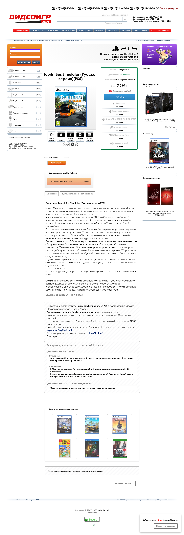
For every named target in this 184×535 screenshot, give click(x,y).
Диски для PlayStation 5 (125, 56)
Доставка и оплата (160, 30)
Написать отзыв (123, 483)
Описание (52, 193)
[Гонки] (72, 145)
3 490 (121, 85)
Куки (160, 520)
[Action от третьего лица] (68, 145)
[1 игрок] (61, 136)
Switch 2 (113, 30)
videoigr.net (103, 510)
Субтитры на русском (125, 80)
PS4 (37, 30)
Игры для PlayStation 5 (59, 330)
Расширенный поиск (113, 23)
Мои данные (141, 40)
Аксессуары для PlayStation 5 (121, 59)
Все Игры (52, 336)
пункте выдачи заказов (80, 314)
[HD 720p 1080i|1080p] (89, 136)
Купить (119, 97)
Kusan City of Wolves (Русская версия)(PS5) (159, 168)
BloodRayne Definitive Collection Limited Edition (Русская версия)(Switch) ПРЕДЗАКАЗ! (159, 213)
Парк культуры (168, 8)
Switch (99, 30)
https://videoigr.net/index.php (30, 19)
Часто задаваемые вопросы (140, 30)
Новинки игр (148, 134)
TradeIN (126, 30)
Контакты (21, 30)
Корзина (150, 40)
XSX (85, 30)
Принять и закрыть (165, 526)
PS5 (52, 30)
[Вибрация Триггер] (70, 136)
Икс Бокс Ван (68, 30)
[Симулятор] (76, 145)
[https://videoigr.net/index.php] (30, 19)
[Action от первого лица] (65, 145)
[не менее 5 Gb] (80, 136)
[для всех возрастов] (51, 136)
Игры (41, 40)
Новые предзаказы (151, 178)
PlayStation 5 (31, 40)
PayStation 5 (170, 127)
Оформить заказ (163, 40)
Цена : (114, 86)
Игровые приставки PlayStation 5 (119, 54)
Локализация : (110, 80)
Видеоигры (18, 40)
